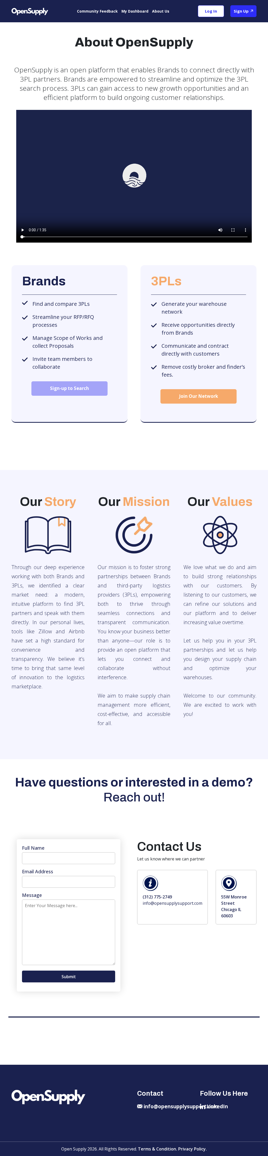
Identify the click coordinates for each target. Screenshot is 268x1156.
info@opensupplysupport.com (172, 903)
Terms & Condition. (158, 1149)
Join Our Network (198, 396)
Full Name (33, 848)
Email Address (37, 871)
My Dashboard (134, 11)
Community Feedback (97, 11)
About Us (160, 11)
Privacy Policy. (192, 1149)
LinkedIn (217, 1106)
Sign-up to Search (69, 388)
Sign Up (242, 11)
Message (32, 895)
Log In (211, 11)
